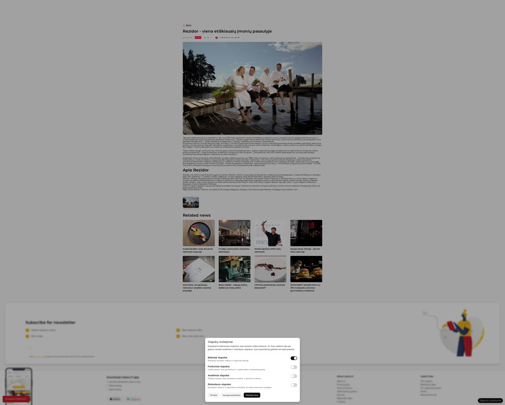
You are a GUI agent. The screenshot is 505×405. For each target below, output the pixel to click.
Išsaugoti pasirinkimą (231, 395)
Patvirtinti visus (252, 395)
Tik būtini (213, 395)
